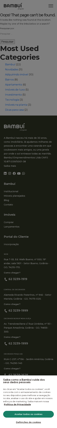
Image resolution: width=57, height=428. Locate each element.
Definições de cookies (28, 422)
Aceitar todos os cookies (28, 414)
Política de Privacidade (17, 404)
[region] (28, 401)
